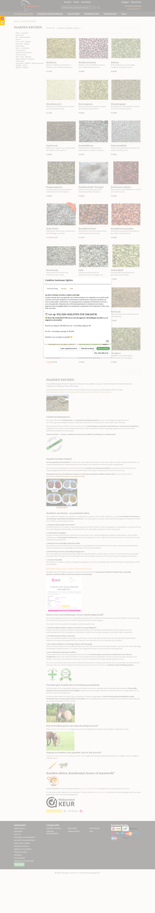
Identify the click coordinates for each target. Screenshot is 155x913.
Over (71, 288)
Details (63, 288)
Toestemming (52, 288)
